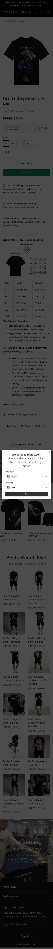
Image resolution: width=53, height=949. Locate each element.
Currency (9, 482)
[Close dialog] (49, 451)
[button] (26, 476)
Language (9, 471)
